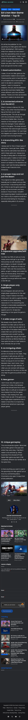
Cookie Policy (10, 710)
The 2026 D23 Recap (16, 629)
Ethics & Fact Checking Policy (10, 712)
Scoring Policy (21, 712)
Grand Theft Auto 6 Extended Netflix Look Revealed (6, 540)
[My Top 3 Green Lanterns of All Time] (21, 533)
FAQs (4, 707)
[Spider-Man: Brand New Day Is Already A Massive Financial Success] (5, 645)
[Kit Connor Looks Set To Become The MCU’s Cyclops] (5, 638)
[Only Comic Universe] (7, 2)
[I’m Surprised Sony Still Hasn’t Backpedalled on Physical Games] (21, 549)
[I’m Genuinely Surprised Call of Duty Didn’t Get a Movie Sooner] (7, 549)
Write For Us (10, 707)
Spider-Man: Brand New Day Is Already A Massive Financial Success (19, 644)
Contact (16, 707)
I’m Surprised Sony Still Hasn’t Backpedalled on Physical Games (20, 556)
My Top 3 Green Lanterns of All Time (20, 539)
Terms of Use (18, 710)
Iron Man (17, 500)
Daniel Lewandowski (7, 19)
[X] (14, 522)
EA (9, 500)
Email (3, 596)
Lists (10, 9)
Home (3, 6)
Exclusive (8, 6)
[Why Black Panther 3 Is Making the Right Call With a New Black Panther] (5, 661)
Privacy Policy (22, 707)
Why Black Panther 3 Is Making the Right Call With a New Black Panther (18, 660)
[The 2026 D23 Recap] (5, 631)
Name (3, 590)
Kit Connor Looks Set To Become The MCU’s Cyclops (19, 636)
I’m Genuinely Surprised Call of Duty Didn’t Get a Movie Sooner (6, 556)
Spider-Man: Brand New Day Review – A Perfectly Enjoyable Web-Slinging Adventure (19, 652)
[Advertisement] (14, 220)
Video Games (16, 9)
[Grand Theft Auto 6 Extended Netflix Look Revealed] (7, 533)
